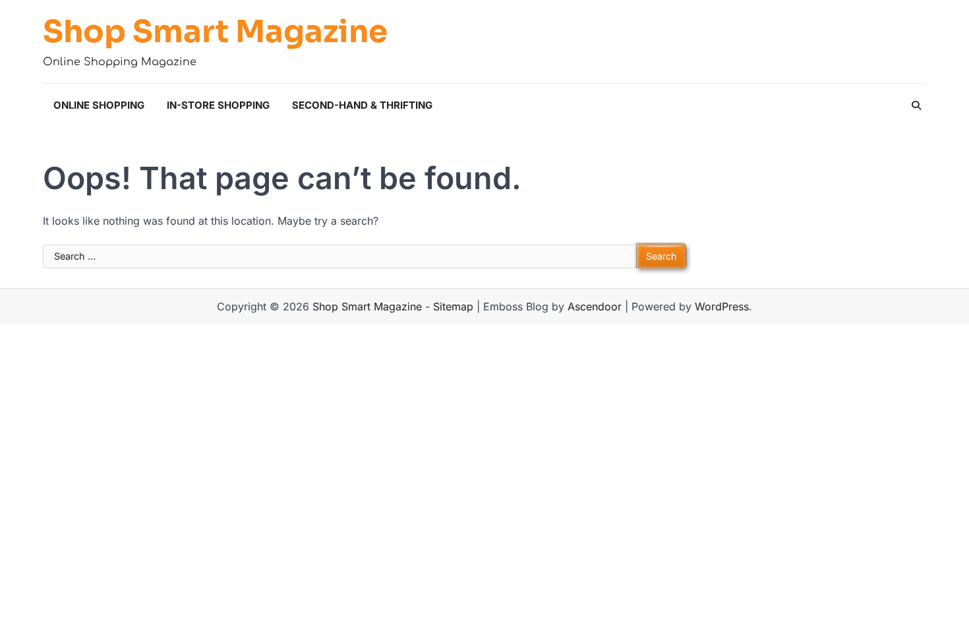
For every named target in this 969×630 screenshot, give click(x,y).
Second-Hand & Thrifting (362, 105)
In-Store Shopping (218, 105)
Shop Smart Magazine (215, 32)
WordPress (722, 306)
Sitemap (453, 306)
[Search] (916, 105)
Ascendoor (595, 306)
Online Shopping (98, 105)
